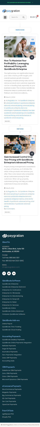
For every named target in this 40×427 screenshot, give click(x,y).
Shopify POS (6, 417)
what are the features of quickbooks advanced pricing (19, 203)
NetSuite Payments (9, 346)
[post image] (20, 47)
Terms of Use (18, 425)
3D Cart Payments (8, 398)
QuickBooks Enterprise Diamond (14, 287)
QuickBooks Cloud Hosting (11, 330)
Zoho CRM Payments (9, 373)
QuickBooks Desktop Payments (13, 340)
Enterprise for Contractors (11, 290)
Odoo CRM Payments (10, 376)
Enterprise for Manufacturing (12, 296)
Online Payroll (7, 324)
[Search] (23, 17)
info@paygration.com (11, 267)
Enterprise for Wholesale (11, 293)
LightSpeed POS (8, 414)
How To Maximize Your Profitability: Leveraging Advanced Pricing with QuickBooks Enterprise (16, 64)
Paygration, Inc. (13, 100)
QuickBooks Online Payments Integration (17, 343)
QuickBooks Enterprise (27, 100)
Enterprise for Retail (9, 302)
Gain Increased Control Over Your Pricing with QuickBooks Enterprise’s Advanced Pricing (19, 159)
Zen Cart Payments (9, 401)
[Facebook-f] (4, 273)
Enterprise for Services (10, 305)
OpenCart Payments (9, 404)
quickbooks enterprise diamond (21, 196)
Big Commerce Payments (11, 395)
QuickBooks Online (9, 308)
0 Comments (10, 209)
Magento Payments (9, 392)
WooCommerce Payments (12, 389)
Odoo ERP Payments (9, 358)
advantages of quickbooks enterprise (16, 110)
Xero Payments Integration (12, 355)
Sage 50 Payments (9, 349)
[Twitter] (9, 273)
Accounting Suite (8, 361)
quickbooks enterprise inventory (14, 199)
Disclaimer (35, 425)
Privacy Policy (27, 425)
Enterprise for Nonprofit (10, 299)
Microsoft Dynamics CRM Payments (15, 379)
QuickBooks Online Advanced (13, 311)
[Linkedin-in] (14, 273)
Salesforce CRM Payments (11, 370)
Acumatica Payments (10, 352)
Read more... (7, 121)
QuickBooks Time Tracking (11, 327)
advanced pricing (16, 105)
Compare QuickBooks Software (13, 314)
